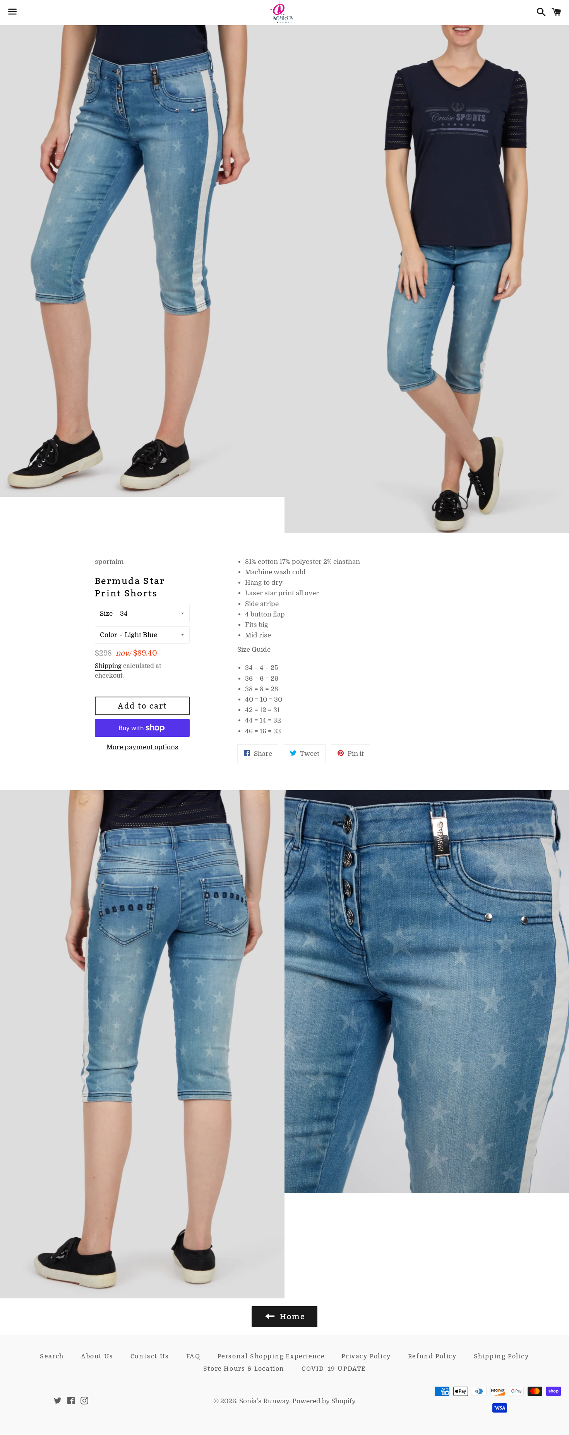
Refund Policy (432, 1356)
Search (52, 1356)
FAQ (193, 1356)
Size (106, 613)
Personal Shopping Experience (271, 1356)
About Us (97, 1356)
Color (108, 635)
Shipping (108, 666)
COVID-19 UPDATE (334, 1368)
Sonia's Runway (264, 1401)
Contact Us (149, 1356)
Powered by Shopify (324, 1401)
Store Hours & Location (243, 1368)
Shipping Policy (501, 1356)
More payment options (142, 747)
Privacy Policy (366, 1356)
